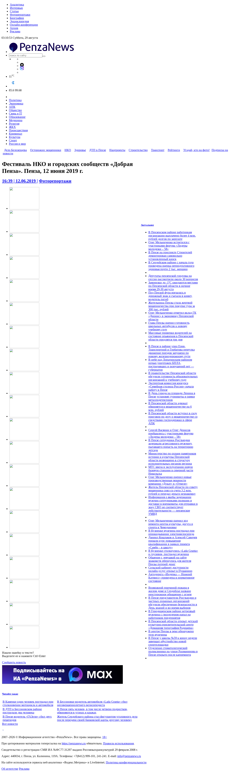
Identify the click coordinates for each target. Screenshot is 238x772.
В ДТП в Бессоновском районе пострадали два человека (22, 711)
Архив (14, 28)
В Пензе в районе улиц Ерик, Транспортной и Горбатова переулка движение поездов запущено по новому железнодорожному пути (171, 351)
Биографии (17, 18)
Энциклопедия (19, 21)
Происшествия (18, 130)
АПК (12, 106)
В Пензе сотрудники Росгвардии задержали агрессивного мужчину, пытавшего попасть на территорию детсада (170, 445)
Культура (14, 137)
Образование (17, 116)
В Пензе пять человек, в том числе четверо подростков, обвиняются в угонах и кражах (92, 711)
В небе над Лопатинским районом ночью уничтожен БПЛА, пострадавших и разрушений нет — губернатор (171, 364)
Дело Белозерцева (15, 150)
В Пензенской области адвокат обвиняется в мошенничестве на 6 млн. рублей (170, 407)
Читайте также (10, 693)
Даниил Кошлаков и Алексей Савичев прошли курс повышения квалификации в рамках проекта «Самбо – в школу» (172, 542)
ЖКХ (12, 127)
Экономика (16, 103)
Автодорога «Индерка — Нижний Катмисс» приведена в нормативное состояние (171, 578)
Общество (15, 110)
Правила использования (118, 743)
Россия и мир (17, 143)
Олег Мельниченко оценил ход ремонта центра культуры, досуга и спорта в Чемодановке (170, 524)
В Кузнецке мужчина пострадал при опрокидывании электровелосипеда (171, 532)
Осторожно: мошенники (45, 150)
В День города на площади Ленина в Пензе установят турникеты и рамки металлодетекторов (171, 396)
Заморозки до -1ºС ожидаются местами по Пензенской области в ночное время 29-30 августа (173, 286)
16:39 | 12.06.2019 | (20, 180)
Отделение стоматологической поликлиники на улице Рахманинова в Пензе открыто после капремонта (173, 651)
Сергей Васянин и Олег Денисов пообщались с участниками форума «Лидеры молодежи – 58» (170, 433)
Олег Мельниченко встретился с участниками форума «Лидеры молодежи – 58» (168, 246)
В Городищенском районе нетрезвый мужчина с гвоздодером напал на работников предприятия (171, 614)
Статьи (14, 11)
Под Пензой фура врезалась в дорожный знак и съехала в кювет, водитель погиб (170, 296)
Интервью (16, 8)
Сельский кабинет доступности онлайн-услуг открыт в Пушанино (170, 569)
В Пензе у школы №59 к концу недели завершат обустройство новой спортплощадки (172, 641)
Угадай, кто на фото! (196, 150)
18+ (104, 737)
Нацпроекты (117, 150)
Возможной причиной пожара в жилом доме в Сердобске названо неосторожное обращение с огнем (170, 591)
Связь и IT (15, 113)
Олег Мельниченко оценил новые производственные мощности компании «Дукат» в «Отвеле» (170, 480)
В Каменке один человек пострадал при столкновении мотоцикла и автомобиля (28, 703)
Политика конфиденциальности (126, 762)
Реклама (15, 31)
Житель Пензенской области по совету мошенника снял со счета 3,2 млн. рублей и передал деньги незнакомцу (173, 490)
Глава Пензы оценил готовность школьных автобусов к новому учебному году (168, 326)
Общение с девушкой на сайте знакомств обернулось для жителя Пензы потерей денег (169, 561)
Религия (14, 123)
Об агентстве (9, 768)
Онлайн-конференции (24, 24)
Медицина (15, 120)
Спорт (13, 140)
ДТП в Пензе (97, 150)
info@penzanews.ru (129, 756)
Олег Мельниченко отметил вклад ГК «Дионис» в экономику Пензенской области (172, 316)
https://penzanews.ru (74, 743)
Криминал (15, 133)
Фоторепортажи (20, 14)
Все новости (10, 723)
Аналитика (17, 4)
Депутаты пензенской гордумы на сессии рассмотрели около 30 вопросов (173, 277)
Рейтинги (174, 150)
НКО (68, 150)
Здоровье (80, 150)
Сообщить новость (14, 662)
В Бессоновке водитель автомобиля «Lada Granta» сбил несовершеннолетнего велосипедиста (92, 703)
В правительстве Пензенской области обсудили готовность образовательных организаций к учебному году (173, 376)
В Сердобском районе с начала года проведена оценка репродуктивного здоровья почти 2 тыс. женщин (171, 266)
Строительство (138, 150)
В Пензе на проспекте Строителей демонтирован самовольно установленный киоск (170, 256)
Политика (15, 100)
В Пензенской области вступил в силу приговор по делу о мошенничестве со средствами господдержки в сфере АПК (172, 418)
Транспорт (157, 150)
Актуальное (147, 225)
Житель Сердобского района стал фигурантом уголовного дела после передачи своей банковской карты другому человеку (97, 718)
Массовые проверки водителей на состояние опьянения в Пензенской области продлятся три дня (170, 336)
